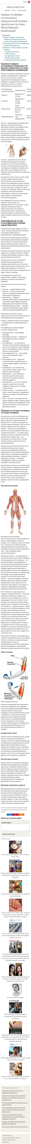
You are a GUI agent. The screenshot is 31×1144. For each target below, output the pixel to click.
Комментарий (6, 823)
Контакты (4, 1137)
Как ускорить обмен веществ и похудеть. (15, 1126)
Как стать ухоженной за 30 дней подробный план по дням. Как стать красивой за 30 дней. (13, 1117)
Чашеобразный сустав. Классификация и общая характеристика (16, 44)
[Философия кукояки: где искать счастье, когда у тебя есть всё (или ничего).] (15, 1056)
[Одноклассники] (21, 815)
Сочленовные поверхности (12, 807)
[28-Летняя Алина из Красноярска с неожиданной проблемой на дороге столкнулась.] (15, 1012)
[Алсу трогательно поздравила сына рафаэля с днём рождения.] (15, 892)
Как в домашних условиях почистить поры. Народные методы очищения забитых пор (13, 1110)
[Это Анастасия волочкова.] (15, 996)
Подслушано (21, 10)
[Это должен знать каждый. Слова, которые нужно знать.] (15, 852)
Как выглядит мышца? (12, 58)
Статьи (13, 10)
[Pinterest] (15, 815)
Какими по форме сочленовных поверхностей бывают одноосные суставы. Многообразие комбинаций (15, 39)
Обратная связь (6, 1142)
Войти (25, 2)
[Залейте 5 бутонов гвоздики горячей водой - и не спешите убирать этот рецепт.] (15, 1074)
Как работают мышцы (12, 52)
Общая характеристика (16, 809)
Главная (7, 10)
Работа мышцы (10, 54)
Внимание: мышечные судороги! (15, 60)
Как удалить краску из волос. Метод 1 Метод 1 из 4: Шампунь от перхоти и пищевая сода (14, 1098)
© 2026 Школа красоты (7, 1135)
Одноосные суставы (22, 807)
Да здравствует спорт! (12, 56)
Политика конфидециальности (9, 1139)
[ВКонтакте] (10, 815)
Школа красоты (15, 7)
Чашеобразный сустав (6, 809)
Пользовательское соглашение (13, 1137)
